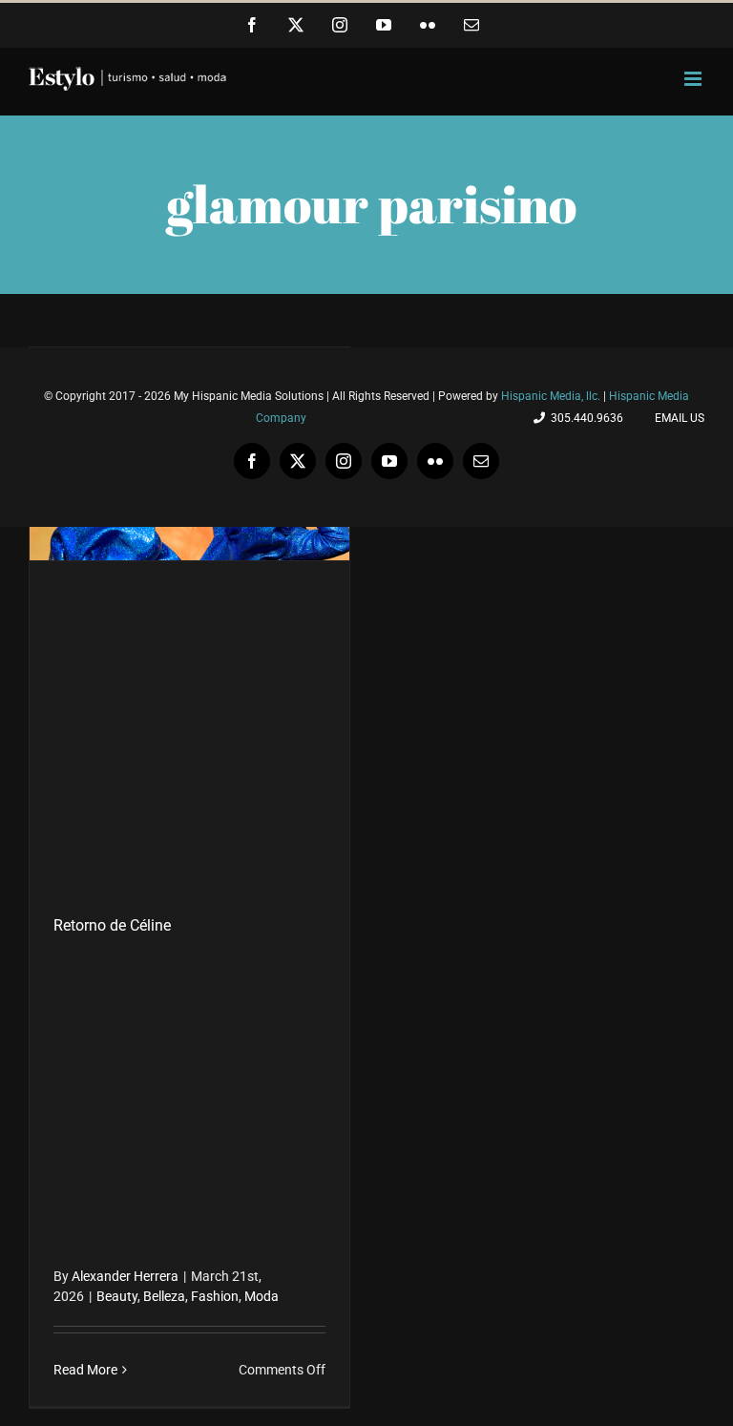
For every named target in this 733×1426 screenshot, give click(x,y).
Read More (85, 1369)
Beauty (116, 1296)
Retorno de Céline (112, 925)
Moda (261, 1296)
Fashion (215, 1296)
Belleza (164, 1296)
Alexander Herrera (125, 1276)
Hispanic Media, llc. (552, 396)
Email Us (676, 418)
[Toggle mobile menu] (694, 79)
